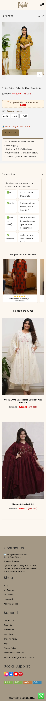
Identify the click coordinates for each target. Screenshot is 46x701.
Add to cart (11, 132)
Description (8, 174)
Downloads (9, 599)
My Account (9, 590)
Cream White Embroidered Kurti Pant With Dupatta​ (23, 401)
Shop (6, 585)
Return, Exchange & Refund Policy (19, 657)
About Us (8, 625)
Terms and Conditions (14, 652)
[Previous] (3, 77)
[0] (40, 5)
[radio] (6, 116)
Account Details (11, 604)
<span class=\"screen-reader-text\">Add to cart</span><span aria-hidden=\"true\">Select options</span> (24, 412)
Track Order (9, 629)
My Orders (8, 594)
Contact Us (9, 620)
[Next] (5, 77)
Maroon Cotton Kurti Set (23, 504)
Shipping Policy (10, 639)
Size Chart (8, 634)
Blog (6, 643)
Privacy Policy (10, 648)
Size (12, 111)
